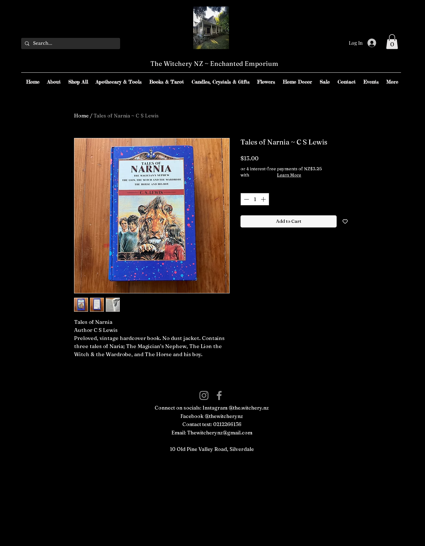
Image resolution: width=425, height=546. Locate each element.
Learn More (289, 175)
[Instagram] (204, 395)
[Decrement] (245, 199)
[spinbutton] (254, 199)
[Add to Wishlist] (345, 221)
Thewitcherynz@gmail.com (219, 432)
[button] (392, 41)
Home (81, 115)
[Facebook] (219, 395)
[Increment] (263, 199)
